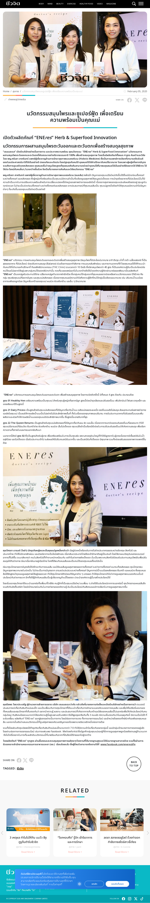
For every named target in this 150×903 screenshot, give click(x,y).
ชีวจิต (20, 768)
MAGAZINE (111, 3)
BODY (41, 3)
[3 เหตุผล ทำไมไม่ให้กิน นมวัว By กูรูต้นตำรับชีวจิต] (28, 832)
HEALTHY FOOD (86, 3)
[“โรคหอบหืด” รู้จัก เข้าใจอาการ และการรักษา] (75, 832)
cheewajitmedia (17, 99)
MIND (50, 3)
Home (6, 91)
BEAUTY (59, 3)
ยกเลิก (94, 884)
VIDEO (100, 3)
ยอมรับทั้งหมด (117, 884)
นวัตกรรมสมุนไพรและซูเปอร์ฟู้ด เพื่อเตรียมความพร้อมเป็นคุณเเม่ (52, 91)
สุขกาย (16, 91)
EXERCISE (71, 3)
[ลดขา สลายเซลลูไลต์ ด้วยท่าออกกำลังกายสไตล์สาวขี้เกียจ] (122, 832)
